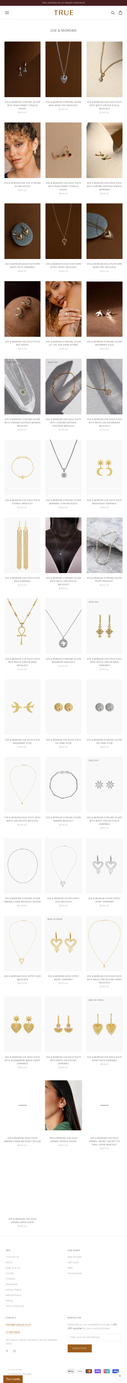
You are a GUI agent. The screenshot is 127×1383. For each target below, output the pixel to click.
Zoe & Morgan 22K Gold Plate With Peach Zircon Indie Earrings (104, 662)
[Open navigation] (7, 12)
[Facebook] (7, 1351)
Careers (10, 1278)
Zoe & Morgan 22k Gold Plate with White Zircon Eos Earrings (63, 1060)
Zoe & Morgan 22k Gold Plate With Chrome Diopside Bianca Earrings (104, 186)
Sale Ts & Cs (13, 1267)
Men (70, 1267)
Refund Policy (13, 1295)
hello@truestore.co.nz (18, 1324)
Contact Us (12, 1257)
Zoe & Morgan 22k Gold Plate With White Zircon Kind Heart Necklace (104, 979)
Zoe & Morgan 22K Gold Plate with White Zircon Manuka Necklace (104, 422)
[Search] (113, 12)
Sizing (9, 1300)
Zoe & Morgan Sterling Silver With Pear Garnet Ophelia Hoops (22, 105)
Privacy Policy (14, 1289)
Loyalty (10, 1273)
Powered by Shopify (19, 1374)
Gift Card (73, 1262)
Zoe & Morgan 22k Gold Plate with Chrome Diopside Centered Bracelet (63, 422)
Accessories (75, 1273)
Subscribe (79, 1348)
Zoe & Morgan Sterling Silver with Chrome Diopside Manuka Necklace (22, 422)
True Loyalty (13, 1379)
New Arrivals (75, 1257)
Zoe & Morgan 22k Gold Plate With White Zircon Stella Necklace (104, 105)
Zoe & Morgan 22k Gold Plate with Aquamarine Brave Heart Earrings (22, 1060)
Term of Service (15, 1306)
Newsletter (12, 1284)
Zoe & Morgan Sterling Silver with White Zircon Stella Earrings (104, 820)
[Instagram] (14, 1351)
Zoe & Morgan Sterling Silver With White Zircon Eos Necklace (63, 581)
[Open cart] (120, 13)
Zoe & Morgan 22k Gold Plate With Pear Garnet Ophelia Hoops (63, 186)
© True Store (15, 1369)
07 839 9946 (13, 1332)
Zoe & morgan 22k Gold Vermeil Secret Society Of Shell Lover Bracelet (104, 1141)
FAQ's (9, 1262)
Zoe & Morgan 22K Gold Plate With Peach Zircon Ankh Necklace (22, 662)
